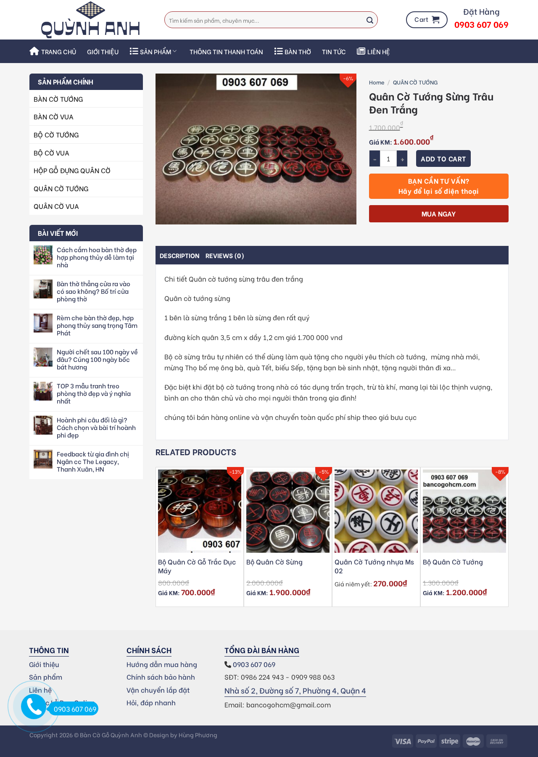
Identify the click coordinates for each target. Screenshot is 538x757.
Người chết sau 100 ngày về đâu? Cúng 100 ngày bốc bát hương (97, 359)
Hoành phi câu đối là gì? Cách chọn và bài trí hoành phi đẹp (96, 427)
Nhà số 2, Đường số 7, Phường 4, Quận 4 (295, 690)
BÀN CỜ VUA (54, 116)
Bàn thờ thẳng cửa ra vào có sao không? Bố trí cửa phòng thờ (93, 291)
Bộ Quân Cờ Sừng (274, 561)
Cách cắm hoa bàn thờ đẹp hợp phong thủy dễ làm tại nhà (97, 256)
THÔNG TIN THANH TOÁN (226, 51)
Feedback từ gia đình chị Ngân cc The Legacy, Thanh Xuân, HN (93, 461)
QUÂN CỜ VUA (56, 206)
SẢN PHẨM (155, 51)
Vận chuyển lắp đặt (158, 689)
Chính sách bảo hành (161, 676)
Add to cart (443, 158)
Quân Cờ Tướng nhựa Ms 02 (374, 566)
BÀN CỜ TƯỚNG (58, 98)
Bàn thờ (298, 51)
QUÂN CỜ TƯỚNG (61, 188)
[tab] (180, 255)
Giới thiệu (103, 51)
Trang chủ (58, 51)
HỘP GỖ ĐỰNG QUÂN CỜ (72, 170)
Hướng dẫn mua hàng (162, 664)
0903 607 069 (255, 664)
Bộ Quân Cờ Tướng (453, 561)
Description (180, 255)
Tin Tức (334, 51)
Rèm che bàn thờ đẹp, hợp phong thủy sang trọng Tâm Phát (97, 325)
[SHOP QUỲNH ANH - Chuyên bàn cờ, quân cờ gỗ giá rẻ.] (90, 19)
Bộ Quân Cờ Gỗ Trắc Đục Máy (197, 566)
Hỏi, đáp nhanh (151, 702)
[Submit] (370, 20)
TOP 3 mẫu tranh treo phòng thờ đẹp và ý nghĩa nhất (94, 393)
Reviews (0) (225, 255)
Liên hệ (378, 51)
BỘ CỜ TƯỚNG (56, 134)
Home (377, 82)
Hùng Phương (198, 734)
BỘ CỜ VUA (51, 152)
